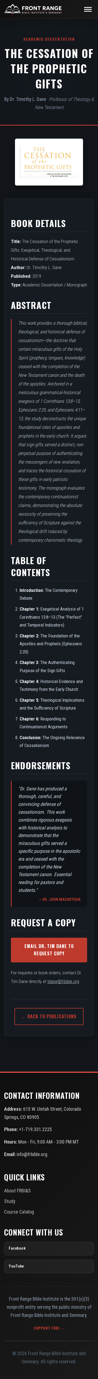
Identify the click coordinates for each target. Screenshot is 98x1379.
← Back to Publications (49, 1016)
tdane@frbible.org (63, 981)
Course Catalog (19, 1212)
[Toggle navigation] (88, 9)
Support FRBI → (49, 1328)
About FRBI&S (17, 1190)
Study (10, 1201)
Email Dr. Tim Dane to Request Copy (49, 950)
